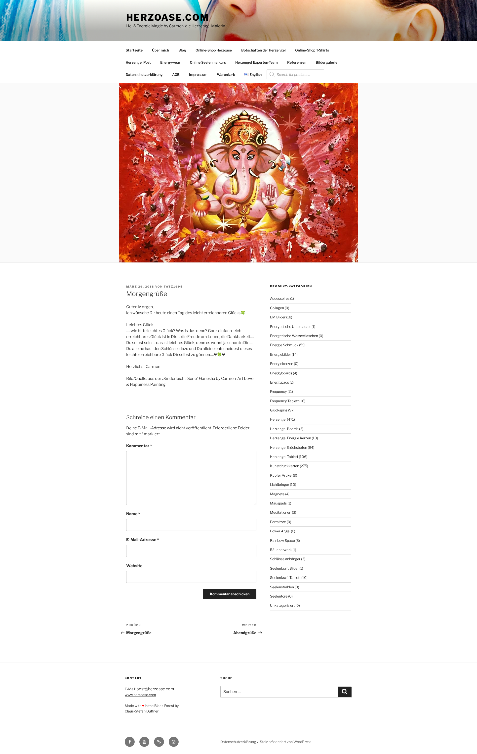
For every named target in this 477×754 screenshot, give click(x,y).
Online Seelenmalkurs (208, 62)
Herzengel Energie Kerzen (290, 438)
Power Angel (280, 531)
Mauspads (278, 503)
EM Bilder (277, 317)
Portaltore (278, 522)
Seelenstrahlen (282, 587)
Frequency (278, 391)
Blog (182, 50)
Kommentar (139, 446)
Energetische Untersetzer (290, 326)
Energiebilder (280, 354)
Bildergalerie (326, 62)
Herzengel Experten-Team (256, 62)
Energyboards (281, 373)
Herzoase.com (167, 17)
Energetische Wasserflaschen (294, 336)
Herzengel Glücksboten (288, 447)
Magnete (277, 494)
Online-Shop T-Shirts (312, 50)
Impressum (198, 74)
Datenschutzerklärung (144, 74)
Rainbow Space (282, 540)
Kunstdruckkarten (284, 466)
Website (134, 565)
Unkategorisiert (282, 605)
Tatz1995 (173, 286)
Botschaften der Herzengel (263, 50)
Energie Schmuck (284, 345)
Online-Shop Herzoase (214, 50)
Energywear (170, 62)
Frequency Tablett (284, 401)
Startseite (134, 50)
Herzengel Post (138, 62)
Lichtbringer (279, 484)
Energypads (279, 382)
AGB (176, 74)
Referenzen (296, 62)
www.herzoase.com (140, 695)
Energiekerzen (281, 363)
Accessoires (279, 298)
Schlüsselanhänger (285, 559)
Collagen (277, 308)
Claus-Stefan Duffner (142, 711)
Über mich (160, 50)
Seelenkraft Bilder (284, 568)
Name (133, 513)
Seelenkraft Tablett (285, 577)
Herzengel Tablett (284, 456)
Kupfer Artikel (281, 475)
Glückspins (278, 410)
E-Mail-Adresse (142, 539)
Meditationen (280, 512)
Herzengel (278, 419)
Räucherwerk (281, 550)
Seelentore (278, 596)
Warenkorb (226, 74)
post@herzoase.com (155, 689)
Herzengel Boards (284, 429)
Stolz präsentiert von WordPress (285, 742)
